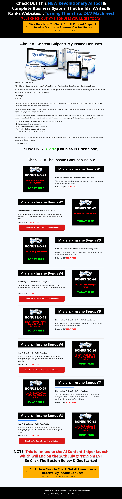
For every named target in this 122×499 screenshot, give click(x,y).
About (51, 490)
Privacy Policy (72, 490)
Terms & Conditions (84, 490)
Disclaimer (63, 490)
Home (46, 490)
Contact (56, 490)
